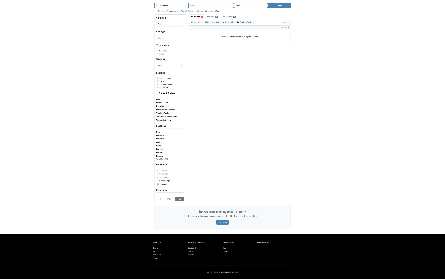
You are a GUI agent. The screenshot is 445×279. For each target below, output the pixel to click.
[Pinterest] (272, 249)
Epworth (159, 149)
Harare (158, 132)
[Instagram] (265, 249)
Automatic (163, 51)
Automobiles (173, 11)
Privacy (155, 258)
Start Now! (222, 222)
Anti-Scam (157, 255)
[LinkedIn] (268, 249)
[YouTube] (278, 249)
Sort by (284, 28)
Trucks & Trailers (187, 11)
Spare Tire (164, 87)
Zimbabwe (162, 11)
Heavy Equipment (162, 106)
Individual (212, 17)
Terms (155, 248)
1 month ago (164, 177)
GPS (162, 81)
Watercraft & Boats (163, 120)
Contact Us (192, 248)
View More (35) (162, 159)
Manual (162, 54)
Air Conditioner (166, 78)
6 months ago (164, 181)
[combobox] (251, 5)
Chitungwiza (160, 139)
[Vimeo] (282, 249)
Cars (158, 99)
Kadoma (159, 156)
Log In (225, 248)
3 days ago (163, 170)
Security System (167, 84)
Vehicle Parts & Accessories (166, 117)
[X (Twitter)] (262, 249)
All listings (196, 17)
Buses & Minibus (162, 103)
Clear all (286, 22)
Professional (228, 17)
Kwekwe (159, 153)
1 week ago (163, 174)
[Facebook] (258, 249)
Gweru (158, 146)
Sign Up (226, 252)
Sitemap (191, 252)
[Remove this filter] (183, 93)
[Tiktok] (275, 249)
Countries (191, 255)
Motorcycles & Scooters (165, 110)
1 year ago (163, 184)
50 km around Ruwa (212, 22)
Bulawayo (160, 135)
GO (180, 199)
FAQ (154, 252)
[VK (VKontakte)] (285, 249)
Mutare (159, 142)
